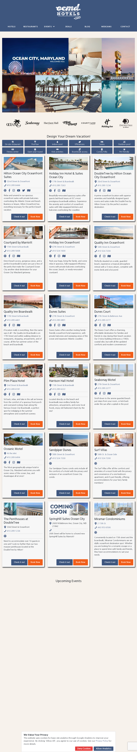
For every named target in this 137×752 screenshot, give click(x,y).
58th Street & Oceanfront (63, 454)
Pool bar (35, 144)
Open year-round (35, 152)
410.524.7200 (104, 251)
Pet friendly (124, 152)
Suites (101, 144)
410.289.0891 (58, 320)
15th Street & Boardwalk (18, 247)
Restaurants (30, 26)
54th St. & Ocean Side (107, 454)
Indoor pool (57, 144)
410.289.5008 (13, 251)
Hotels (11, 26)
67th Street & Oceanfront (63, 247)
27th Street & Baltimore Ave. (110, 316)
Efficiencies (79, 144)
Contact (125, 26)
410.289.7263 (58, 185)
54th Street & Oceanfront (109, 247)
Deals (68, 26)
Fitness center (13, 152)
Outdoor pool (124, 144)
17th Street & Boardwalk (63, 181)
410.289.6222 (58, 389)
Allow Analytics (103, 749)
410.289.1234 (104, 185)
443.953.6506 (104, 527)
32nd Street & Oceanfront (18, 181)
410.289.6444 (13, 185)
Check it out (19, 217)
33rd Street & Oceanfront (109, 181)
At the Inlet (11, 453)
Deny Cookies (84, 749)
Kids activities (57, 152)
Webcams (106, 26)
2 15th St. (102, 523)
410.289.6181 (13, 389)
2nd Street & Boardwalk (17, 385)
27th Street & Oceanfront (63, 316)
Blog (87, 26)
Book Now (35, 217)
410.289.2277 (104, 320)
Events (48, 26)
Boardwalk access (79, 152)
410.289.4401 (13, 320)
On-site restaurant (12, 144)
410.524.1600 (58, 251)
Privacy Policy (102, 741)
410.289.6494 (13, 457)
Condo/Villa (102, 152)
